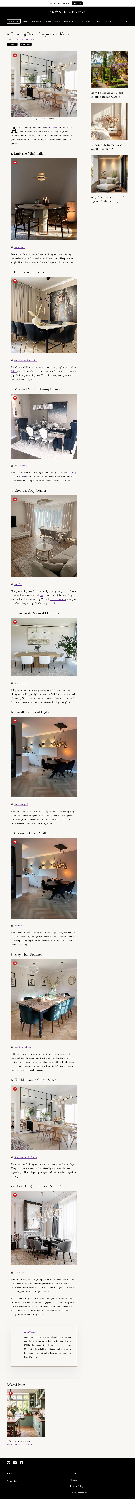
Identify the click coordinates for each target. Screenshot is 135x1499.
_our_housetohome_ (23, 1047)
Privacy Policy (77, 1486)
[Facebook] (21, 1462)
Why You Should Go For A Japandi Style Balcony (108, 199)
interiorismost (20, 683)
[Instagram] (15, 1462)
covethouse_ (19, 1272)
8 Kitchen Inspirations (18, 1441)
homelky (18, 584)
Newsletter (12, 1480)
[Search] (127, 21)
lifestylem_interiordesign (25, 1157)
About (109, 21)
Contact (74, 1479)
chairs (27, 476)
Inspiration (12, 44)
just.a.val (18, 925)
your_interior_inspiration (25, 360)
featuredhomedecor (22, 465)
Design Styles (51, 21)
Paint (13, 371)
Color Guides (86, 21)
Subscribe (13, 21)
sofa (41, 595)
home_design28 (21, 804)
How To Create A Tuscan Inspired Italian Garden (107, 94)
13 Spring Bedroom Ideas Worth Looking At (106, 146)
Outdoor (68, 21)
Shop (99, 21)
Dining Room (26, 44)
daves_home (19, 247)
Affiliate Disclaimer (79, 1492)
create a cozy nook (58, 599)
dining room (51, 127)
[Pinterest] (8, 1462)
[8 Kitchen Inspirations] (26, 1413)
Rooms (35, 21)
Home (25, 21)
